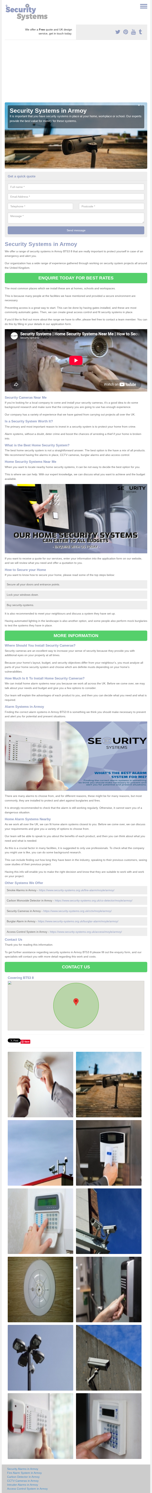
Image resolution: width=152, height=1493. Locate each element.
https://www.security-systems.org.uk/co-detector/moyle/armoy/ (93, 900)
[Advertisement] (76, 72)
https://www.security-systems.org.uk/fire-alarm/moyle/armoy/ (76, 890)
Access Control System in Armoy (27, 1488)
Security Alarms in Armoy (22, 1468)
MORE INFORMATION (76, 635)
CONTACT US (76, 966)
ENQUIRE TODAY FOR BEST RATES (76, 277)
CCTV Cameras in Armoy (23, 1480)
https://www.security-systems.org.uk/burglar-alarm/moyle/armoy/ (78, 921)
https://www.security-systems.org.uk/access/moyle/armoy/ (86, 931)
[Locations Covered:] (6, 6)
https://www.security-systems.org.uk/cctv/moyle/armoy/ (77, 911)
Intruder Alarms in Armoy (22, 1484)
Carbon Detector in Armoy (23, 1476)
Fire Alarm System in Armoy (24, 1472)
